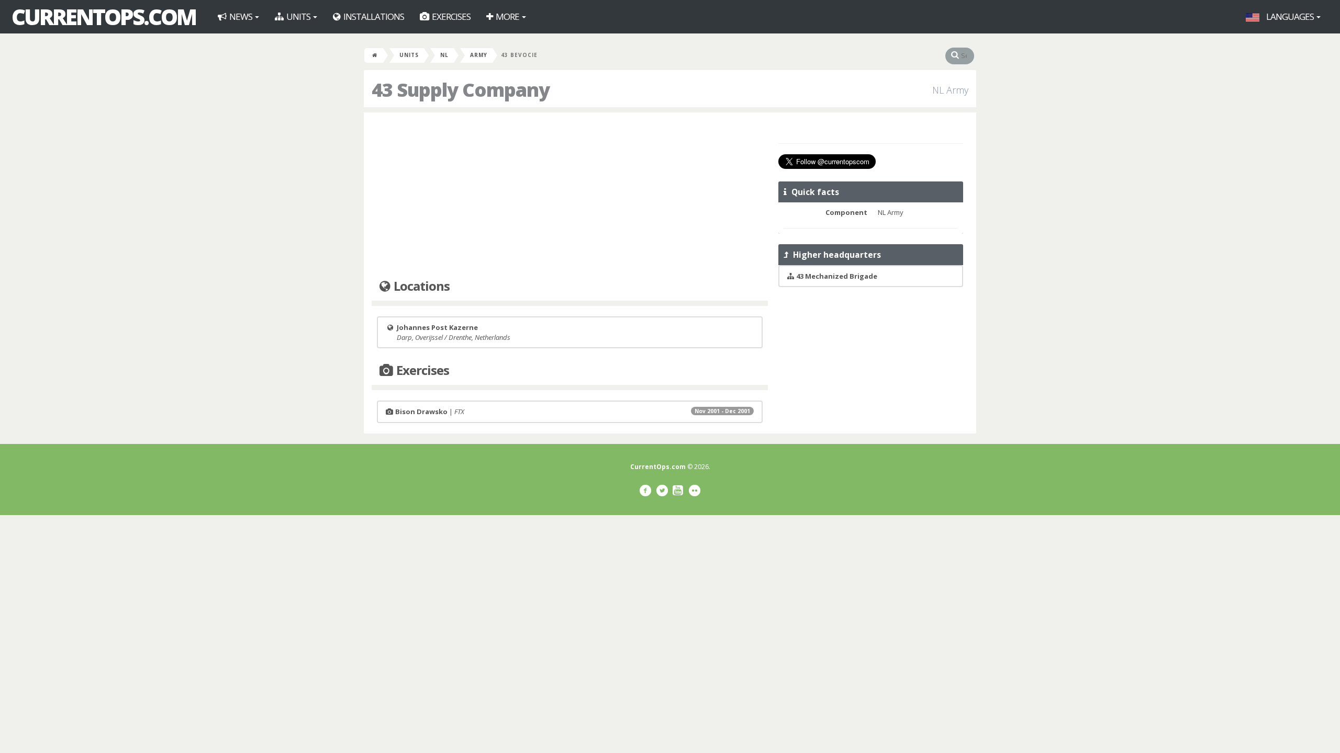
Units (298, 16)
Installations (373, 16)
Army (478, 55)
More (507, 16)
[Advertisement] (570, 196)
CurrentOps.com (104, 17)
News (241, 16)
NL (444, 55)
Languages (1290, 16)
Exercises (450, 16)
